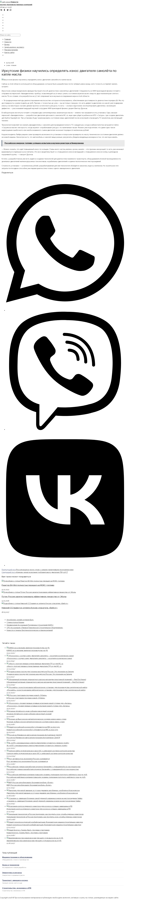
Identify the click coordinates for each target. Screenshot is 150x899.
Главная (7, 39)
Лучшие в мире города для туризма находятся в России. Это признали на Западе (39, 674)
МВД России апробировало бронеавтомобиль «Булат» (29, 785)
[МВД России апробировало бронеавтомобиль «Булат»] (30, 783)
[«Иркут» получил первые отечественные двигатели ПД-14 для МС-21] (35, 664)
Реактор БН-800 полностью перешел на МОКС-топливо (28, 585)
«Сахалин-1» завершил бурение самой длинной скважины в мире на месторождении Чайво (44, 801)
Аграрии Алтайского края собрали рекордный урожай (29, 714)
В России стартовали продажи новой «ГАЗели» (26, 698)
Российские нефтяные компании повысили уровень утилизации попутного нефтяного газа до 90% (46, 777)
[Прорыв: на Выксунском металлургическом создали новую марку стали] (36, 719)
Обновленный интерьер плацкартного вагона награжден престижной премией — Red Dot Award (45, 682)
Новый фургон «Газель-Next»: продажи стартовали (27, 833)
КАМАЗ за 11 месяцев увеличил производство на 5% (27, 650)
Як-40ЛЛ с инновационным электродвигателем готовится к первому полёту (37, 746)
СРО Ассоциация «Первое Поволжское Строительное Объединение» (35, 628)
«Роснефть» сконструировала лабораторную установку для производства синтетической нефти (46, 690)
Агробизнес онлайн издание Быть (20, 620)
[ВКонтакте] (1, 10)
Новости (7, 42)
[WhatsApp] (10, 10)
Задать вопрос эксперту (14, 47)
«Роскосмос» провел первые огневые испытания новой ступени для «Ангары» (38, 706)
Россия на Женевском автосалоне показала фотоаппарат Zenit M (33, 738)
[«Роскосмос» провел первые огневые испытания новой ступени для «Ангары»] (39, 703)
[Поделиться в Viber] (65, 429)
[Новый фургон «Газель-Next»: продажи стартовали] (28, 830)
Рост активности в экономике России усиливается (27, 761)
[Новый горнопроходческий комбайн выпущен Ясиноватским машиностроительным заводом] (45, 822)
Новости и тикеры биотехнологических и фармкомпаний (30, 630)
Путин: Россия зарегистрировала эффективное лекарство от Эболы (34, 596)
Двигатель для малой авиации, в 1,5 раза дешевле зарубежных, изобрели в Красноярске (42, 793)
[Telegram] (7, 10)
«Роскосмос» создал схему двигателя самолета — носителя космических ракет (39, 658)
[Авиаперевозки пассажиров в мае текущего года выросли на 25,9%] (35, 838)
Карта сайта (9, 52)
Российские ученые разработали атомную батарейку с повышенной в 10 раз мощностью (43, 769)
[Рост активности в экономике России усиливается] (28, 759)
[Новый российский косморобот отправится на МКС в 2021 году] (33, 727)
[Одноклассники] (4, 10)
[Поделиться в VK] (65, 565)
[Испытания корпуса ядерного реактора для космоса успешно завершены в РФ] (39, 806)
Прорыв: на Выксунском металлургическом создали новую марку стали (36, 722)
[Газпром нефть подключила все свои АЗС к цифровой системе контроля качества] (41, 751)
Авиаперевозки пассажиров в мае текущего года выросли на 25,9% (34, 841)
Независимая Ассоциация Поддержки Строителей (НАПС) (30, 625)
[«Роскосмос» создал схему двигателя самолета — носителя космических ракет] (40, 656)
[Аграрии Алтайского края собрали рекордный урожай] (30, 711)
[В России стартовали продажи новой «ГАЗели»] (27, 695)
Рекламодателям (11, 50)
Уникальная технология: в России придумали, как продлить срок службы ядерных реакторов (44, 817)
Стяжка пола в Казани (15, 622)
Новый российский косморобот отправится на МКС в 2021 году (32, 730)
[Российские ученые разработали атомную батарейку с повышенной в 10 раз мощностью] (43, 767)
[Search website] (6, 31)
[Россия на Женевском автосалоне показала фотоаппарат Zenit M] (34, 735)
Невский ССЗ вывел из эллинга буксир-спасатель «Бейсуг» (30, 608)
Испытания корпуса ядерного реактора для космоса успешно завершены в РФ (39, 809)
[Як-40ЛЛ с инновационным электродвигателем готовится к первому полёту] (38, 743)
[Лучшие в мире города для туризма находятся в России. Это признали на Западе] (40, 672)
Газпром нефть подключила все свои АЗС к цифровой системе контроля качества (40, 753)
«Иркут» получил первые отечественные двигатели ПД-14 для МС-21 (34, 666)
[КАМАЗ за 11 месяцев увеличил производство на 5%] (28, 648)
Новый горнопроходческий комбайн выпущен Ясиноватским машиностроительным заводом (44, 825)
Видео (7, 45)
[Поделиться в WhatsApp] (65, 310)
